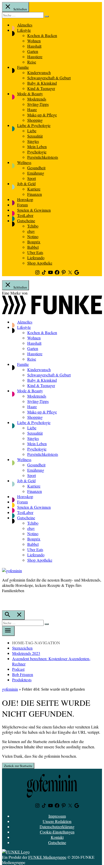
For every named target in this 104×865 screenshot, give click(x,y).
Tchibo (32, 226)
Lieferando (35, 257)
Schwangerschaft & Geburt (49, 77)
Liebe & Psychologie (33, 125)
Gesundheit (36, 167)
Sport (31, 178)
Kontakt (57, 837)
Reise (31, 62)
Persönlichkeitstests (42, 157)
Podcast (18, 669)
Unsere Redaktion (57, 821)
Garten (32, 51)
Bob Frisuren (22, 674)
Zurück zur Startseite (18, 765)
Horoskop (25, 199)
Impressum (57, 816)
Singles (33, 141)
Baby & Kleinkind (42, 83)
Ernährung (35, 173)
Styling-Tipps (38, 104)
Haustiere (34, 56)
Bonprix (33, 241)
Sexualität (35, 136)
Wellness (24, 162)
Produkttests (22, 679)
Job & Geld (26, 183)
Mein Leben (37, 146)
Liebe (31, 130)
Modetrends (36, 99)
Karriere (33, 188)
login (4, 601)
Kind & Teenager (41, 88)
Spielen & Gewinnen (34, 210)
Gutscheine (26, 220)
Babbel (33, 247)
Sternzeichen (22, 648)
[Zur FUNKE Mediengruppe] (52, 312)
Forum (22, 204)
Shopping (35, 120)
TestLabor (25, 215)
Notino (32, 236)
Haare (32, 109)
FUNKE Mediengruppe (47, 857)
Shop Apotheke (39, 263)
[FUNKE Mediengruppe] (16, 851)
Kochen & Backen (42, 35)
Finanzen (34, 194)
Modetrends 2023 (26, 653)
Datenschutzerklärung (57, 826)
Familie (23, 67)
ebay (31, 231)
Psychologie (36, 151)
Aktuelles (24, 24)
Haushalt (34, 46)
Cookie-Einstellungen (57, 832)
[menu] (8, 631)
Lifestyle (24, 30)
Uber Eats (35, 252)
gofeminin (10, 689)
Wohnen (34, 40)
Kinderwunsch (39, 72)
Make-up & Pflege (42, 114)
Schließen (20, 9)
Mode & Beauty (30, 93)
